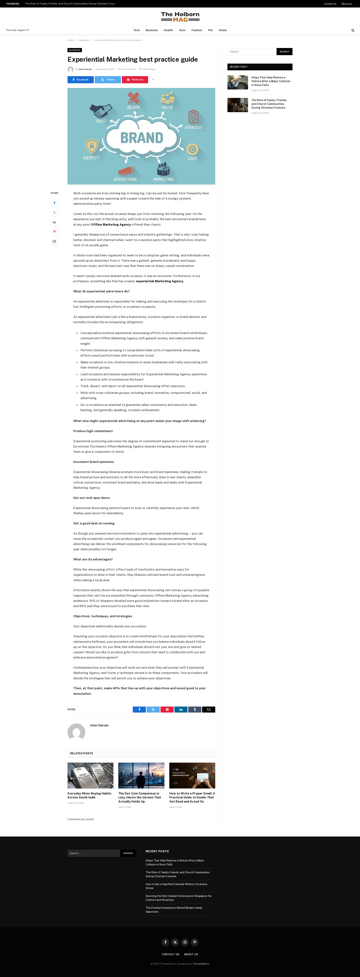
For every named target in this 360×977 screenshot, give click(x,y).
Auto (182, 30)
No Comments (128, 69)
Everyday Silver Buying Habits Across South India (89, 795)
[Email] (54, 241)
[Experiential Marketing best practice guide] (141, 136)
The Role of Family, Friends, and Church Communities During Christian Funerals (72, 3)
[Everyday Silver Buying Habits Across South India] (90, 776)
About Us (346, 3)
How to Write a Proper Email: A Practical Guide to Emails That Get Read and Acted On (192, 798)
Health (168, 30)
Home (223, 30)
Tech (136, 30)
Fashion (197, 30)
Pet (210, 30)
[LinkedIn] (54, 222)
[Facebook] (54, 203)
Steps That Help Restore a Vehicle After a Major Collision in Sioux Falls (270, 81)
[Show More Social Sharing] (153, 79)
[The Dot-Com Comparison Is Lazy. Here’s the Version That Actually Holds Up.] (141, 776)
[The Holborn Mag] (180, 17)
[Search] (352, 30)
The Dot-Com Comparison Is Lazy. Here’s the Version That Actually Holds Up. (139, 798)
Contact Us (330, 3)
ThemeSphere (201, 963)
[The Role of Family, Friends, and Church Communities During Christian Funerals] (237, 105)
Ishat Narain (85, 69)
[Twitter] (54, 212)
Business (152, 30)
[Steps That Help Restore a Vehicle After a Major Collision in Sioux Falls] (237, 82)
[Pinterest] (54, 231)
